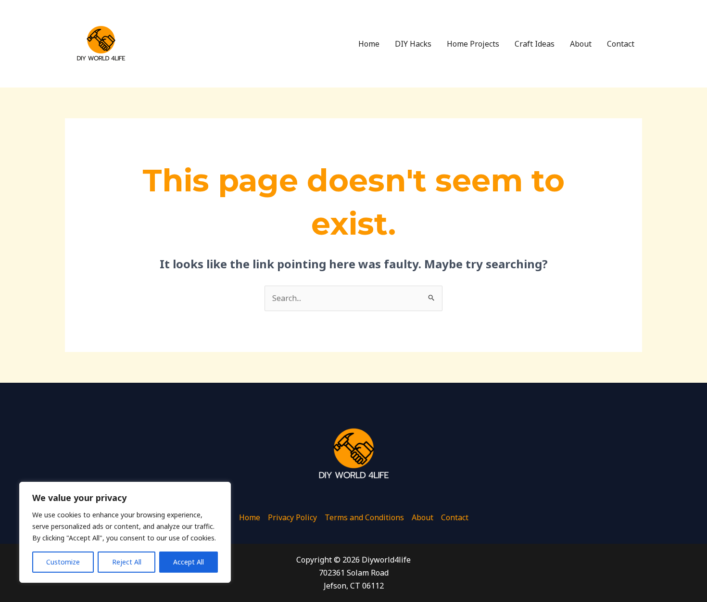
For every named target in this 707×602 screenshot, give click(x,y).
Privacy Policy (292, 517)
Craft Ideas (535, 43)
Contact (620, 43)
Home (368, 43)
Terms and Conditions (364, 517)
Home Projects (473, 43)
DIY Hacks (413, 43)
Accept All (188, 561)
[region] (125, 532)
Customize (63, 561)
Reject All (126, 561)
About (581, 43)
